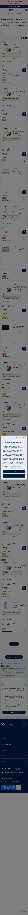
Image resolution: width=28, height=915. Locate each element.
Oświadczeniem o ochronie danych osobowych (12, 467)
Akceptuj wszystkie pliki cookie (14, 475)
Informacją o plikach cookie (12, 466)
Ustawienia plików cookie (14, 471)
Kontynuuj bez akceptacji (20, 437)
